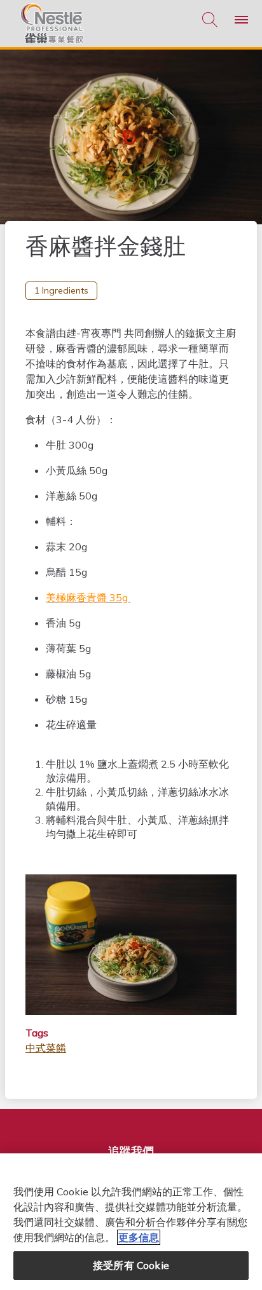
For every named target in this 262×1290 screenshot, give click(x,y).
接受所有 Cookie (131, 1265)
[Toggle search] (209, 20)
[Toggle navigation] (241, 20)
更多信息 (138, 1237)
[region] (131, 1221)
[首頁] (52, 23)
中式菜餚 (45, 1048)
